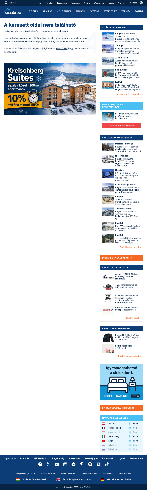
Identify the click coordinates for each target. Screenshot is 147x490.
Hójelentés (64, 11)
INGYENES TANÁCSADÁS (115, 258)
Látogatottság (57, 458)
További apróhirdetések (129, 356)
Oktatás (94, 11)
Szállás (47, 11)
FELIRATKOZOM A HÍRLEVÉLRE (118, 408)
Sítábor (80, 11)
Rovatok (49, 3)
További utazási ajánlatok (128, 94)
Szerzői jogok (91, 458)
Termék (125, 11)
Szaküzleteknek (68, 473)
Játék (111, 3)
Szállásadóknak (48, 473)
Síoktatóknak (125, 473)
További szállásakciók (130, 247)
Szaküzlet (110, 11)
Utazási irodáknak (89, 473)
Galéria (87, 3)
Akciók (121, 3)
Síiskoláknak (108, 473)
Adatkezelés (74, 458)
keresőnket (61, 48)
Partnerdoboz (136, 458)
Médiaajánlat (40, 458)
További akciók (133, 318)
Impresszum (10, 458)
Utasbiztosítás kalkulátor (121, 125)
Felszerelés (75, 3)
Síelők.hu (12, 11)
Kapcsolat (25, 458)
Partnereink (107, 458)
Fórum (139, 11)
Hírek (40, 3)
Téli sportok (62, 3)
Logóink (121, 458)
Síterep (33, 11)
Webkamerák (99, 3)
